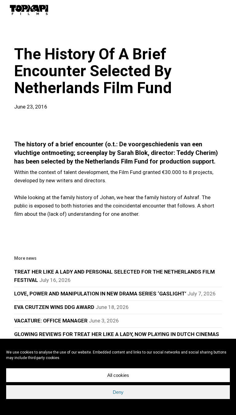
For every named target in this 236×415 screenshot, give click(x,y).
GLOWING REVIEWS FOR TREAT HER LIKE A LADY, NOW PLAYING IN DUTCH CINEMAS (116, 334)
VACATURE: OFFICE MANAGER (51, 321)
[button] (224, 10)
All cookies (118, 375)
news (24, 35)
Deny (118, 392)
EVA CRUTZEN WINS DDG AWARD (54, 307)
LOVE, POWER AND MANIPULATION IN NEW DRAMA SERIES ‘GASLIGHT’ (100, 293)
